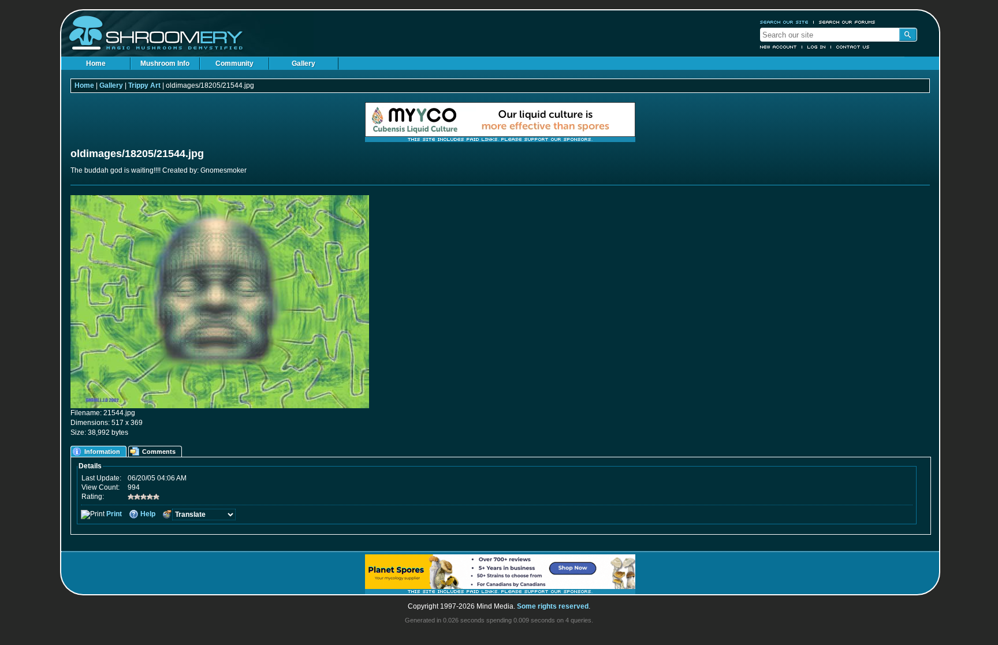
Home (96, 63)
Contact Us (853, 47)
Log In (816, 47)
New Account (778, 47)
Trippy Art (144, 85)
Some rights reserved (553, 606)
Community (234, 63)
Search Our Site (784, 22)
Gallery (303, 63)
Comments (159, 451)
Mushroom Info (164, 63)
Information (102, 451)
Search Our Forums (847, 22)
